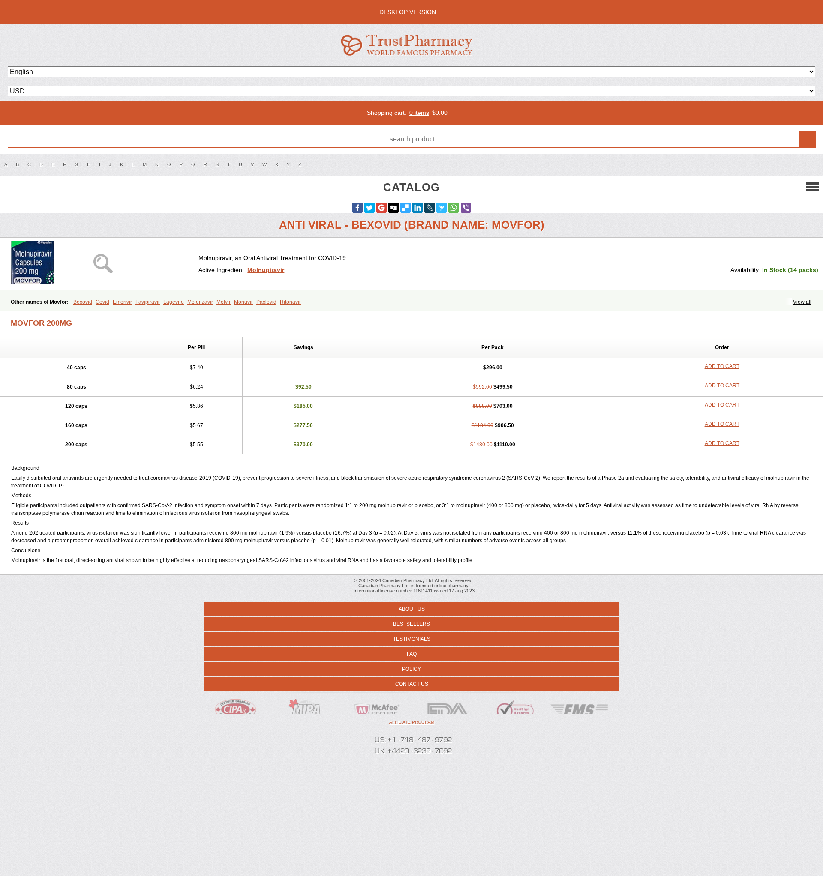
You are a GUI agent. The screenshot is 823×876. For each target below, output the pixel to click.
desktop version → (411, 12)
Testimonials (411, 639)
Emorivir (122, 302)
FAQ (412, 654)
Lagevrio (173, 302)
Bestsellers (411, 624)
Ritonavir (290, 302)
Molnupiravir (265, 269)
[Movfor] (102, 263)
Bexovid (82, 302)
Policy (411, 669)
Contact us (411, 684)
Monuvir (243, 302)
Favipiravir (147, 302)
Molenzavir (200, 302)
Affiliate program (411, 722)
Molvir (223, 302)
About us (412, 609)
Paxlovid (266, 302)
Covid (102, 302)
